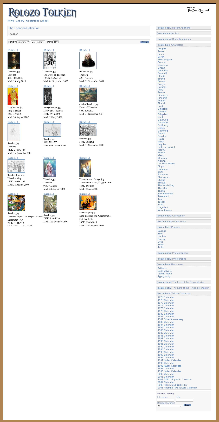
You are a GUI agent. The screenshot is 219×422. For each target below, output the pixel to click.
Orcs (160, 241)
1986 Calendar (166, 330)
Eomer (161, 81)
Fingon (161, 100)
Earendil (162, 73)
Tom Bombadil (165, 193)
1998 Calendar (166, 363)
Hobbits (162, 236)
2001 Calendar (166, 376)
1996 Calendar (166, 354)
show (168, 27)
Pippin (161, 166)
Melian (161, 152)
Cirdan (161, 67)
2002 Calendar (166, 382)
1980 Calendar (166, 313)
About (44, 20)
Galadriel (163, 108)
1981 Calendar (166, 316)
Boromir (162, 62)
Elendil (161, 76)
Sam (160, 171)
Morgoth (162, 158)
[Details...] (13, 50)
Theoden (163, 188)
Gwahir (161, 133)
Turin (160, 204)
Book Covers (165, 270)
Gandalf (162, 111)
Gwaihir (162, 136)
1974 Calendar (166, 297)
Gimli (160, 117)
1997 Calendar (166, 357)
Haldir (161, 138)
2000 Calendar (166, 374)
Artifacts (162, 268)
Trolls (161, 244)
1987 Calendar (166, 333)
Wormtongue (165, 210)
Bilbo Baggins (165, 59)
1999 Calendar (166, 368)
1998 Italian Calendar (169, 365)
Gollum (161, 128)
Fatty (160, 89)
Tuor (160, 199)
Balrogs (162, 230)
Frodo (161, 106)
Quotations (32, 20)
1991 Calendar (166, 343)
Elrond (161, 78)
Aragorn (162, 48)
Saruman (163, 174)
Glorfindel (163, 122)
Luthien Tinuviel (166, 147)
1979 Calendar (166, 311)
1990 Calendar (166, 341)
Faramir (162, 86)
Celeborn (163, 65)
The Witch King (166, 185)
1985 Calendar (166, 327)
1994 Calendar (166, 349)
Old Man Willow (166, 163)
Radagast (163, 169)
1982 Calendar (166, 322)
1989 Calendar (166, 338)
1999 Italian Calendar (169, 371)
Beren (161, 56)
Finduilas (163, 95)
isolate (161, 27)
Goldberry (163, 125)
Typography (164, 276)
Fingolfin (162, 97)
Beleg (161, 54)
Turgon (161, 201)
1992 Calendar (166, 346)
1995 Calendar (166, 352)
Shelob (161, 180)
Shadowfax (164, 177)
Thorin (161, 190)
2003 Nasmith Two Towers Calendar (177, 387)
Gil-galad (163, 114)
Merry (161, 155)
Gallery (20, 20)
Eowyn (161, 84)
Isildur (161, 141)
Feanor (162, 92)
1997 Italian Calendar (169, 360)
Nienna (161, 160)
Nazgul (161, 239)
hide (167, 44)
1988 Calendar (166, 335)
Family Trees (165, 273)
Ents (160, 233)
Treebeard (163, 196)
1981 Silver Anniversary (170, 319)
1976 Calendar (166, 302)
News (11, 20)
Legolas (162, 144)
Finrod (161, 103)
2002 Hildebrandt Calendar (172, 385)
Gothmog (163, 130)
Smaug (161, 182)
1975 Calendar (166, 300)
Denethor (163, 70)
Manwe (162, 149)
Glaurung (163, 119)
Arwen (161, 51)
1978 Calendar (166, 308)
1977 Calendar (166, 305)
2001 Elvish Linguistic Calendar (175, 379)
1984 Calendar (166, 324)
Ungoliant (163, 207)
